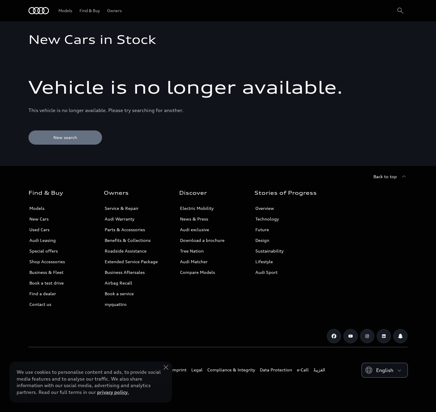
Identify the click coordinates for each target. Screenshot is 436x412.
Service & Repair (122, 208)
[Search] (400, 11)
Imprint (179, 369)
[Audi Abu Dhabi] (38, 10)
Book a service (119, 293)
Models (36, 208)
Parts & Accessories (125, 229)
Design (262, 240)
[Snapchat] (400, 336)
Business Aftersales (125, 272)
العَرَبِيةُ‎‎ (319, 369)
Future (262, 229)
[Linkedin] (384, 336)
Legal (197, 369)
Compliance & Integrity (231, 369)
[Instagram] (367, 336)
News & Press (194, 218)
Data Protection (276, 369)
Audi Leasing (42, 240)
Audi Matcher (194, 261)
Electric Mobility (197, 208)
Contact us (40, 304)
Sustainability (269, 250)
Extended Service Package (131, 261)
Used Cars (39, 229)
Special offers (43, 250)
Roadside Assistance (126, 250)
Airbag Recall (118, 282)
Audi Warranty (119, 218)
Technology (267, 218)
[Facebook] (334, 336)
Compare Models (197, 272)
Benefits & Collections (128, 240)
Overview (264, 208)
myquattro (116, 304)
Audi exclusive (194, 229)
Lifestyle (264, 261)
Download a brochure (202, 240)
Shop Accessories (47, 261)
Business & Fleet (46, 272)
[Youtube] (350, 336)
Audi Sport (266, 272)
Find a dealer (42, 293)
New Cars (39, 218)
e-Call (303, 369)
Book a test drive (46, 282)
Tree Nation (192, 250)
